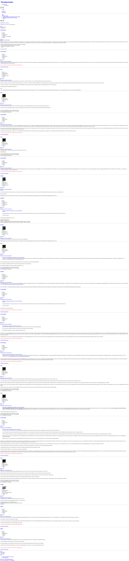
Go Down (2, 27)
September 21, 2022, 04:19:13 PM (5, 104)
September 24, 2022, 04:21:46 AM (5, 124)
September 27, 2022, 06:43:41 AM (5, 470)
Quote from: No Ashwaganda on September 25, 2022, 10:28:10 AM (13, 257)
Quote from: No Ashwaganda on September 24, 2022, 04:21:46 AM (13, 407)
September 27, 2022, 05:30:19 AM (5, 427)
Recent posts (6, 5)
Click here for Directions (4, 66)
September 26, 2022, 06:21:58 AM (5, 282)
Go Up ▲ (12, 556)
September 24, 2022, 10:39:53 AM (5, 149)
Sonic (1, 92)
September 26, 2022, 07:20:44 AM (5, 324)
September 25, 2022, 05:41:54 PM (5, 255)
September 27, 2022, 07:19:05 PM (5, 497)
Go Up (1, 552)
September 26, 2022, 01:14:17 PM (5, 405)
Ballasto (1, 506)
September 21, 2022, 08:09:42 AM (5, 61)
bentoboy (2, 175)
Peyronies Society (5, 557)
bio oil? (1, 39)
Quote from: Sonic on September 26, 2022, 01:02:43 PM (11, 429)
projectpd (2, 271)
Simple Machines (9, 559)
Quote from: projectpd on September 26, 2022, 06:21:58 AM (12, 354)
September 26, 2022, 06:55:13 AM (5, 299)
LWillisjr (1, 484)
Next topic (7, 22)
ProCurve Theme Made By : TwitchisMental (7, 560)
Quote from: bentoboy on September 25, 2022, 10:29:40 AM (12, 210)
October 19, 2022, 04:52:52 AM (5, 516)
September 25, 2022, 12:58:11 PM (5, 238)
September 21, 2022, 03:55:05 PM (5, 80)
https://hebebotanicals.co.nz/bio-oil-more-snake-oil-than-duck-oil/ (13, 284)
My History (2, 503)
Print (1, 26)
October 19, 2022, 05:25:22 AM (5, 538)
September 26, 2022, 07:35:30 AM (5, 352)
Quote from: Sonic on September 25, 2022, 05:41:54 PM (11, 325)
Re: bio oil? (2, 59)
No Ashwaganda (3, 51)
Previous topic (2, 22)
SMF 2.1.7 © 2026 (3, 559)
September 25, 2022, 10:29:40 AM (5, 189)
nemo (1, 69)
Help (3, 556)
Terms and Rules (7, 556)
